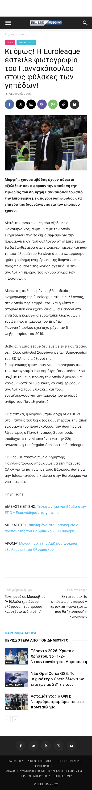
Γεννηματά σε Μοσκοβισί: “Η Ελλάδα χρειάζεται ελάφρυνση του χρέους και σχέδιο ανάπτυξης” (25, 604)
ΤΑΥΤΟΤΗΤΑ (15, 761)
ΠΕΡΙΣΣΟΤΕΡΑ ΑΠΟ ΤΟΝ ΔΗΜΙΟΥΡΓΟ (36, 640)
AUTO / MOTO (14, 685)
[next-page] (15, 719)
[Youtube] (71, 746)
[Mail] (33, 746)
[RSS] (46, 746)
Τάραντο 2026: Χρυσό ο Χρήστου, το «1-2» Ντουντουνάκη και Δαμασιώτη (59, 656)
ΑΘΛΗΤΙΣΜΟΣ (26, 42)
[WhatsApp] (53, 104)
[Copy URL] (63, 104)
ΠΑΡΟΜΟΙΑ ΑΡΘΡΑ (20, 633)
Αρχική (9, 34)
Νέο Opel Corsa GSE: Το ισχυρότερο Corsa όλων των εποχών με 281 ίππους (57, 679)
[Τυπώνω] (74, 104)
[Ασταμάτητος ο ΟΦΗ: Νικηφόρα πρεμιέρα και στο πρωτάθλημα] (16, 702)
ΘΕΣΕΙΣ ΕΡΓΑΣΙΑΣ (70, 761)
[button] (8, 23)
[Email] (31, 104)
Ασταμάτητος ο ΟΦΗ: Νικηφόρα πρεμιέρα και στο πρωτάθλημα (57, 701)
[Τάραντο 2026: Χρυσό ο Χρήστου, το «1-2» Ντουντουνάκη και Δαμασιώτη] (16, 656)
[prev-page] (8, 719)
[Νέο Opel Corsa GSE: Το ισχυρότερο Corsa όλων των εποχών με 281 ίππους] (16, 679)
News (22, 34)
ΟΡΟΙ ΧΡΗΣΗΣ (44, 766)
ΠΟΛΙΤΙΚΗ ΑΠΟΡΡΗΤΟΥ (35, 776)
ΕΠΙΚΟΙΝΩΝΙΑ (63, 776)
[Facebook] (9, 104)
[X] (20, 104)
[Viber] (42, 104)
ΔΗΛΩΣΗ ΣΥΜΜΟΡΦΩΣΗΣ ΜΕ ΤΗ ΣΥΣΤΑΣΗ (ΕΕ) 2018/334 (44, 771)
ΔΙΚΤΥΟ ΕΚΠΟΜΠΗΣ (41, 761)
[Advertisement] (46, 8)
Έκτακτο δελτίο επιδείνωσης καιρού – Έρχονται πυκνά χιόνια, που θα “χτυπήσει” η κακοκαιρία (68, 607)
